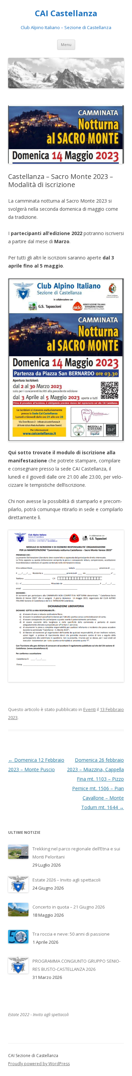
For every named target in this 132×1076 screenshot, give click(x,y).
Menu (66, 44)
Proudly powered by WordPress (39, 1064)
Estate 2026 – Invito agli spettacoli (66, 880)
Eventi (89, 709)
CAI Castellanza (66, 13)
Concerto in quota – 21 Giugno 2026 (68, 907)
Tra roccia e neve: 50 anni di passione (71, 934)
